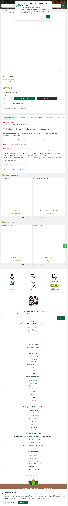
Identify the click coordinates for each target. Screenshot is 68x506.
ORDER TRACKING (33, 365)
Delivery (33, 448)
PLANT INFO (33, 353)
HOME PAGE (33, 455)
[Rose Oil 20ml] (49, 240)
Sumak (33, 391)
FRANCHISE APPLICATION (33, 464)
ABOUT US (33, 350)
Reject (7, 498)
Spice (10, 10)
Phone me (61, 118)
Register (61, 318)
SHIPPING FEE (33, 461)
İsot (33, 389)
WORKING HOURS (33, 348)
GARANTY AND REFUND (33, 442)
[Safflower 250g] (17, 193)
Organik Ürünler (33, 410)
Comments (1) (23, 118)
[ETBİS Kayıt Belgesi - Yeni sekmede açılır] (33, 301)
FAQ (33, 373)
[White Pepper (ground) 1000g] (49, 193)
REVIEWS (33, 370)
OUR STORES (33, 356)
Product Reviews (33, 458)
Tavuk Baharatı (33, 383)
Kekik (33, 397)
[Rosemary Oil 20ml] (17, 240)
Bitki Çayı (33, 421)
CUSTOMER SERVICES (33, 475)
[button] (19, 217)
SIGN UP (33, 362)
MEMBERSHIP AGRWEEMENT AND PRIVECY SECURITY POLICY (33, 437)
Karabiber (33, 403)
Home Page (4, 10)
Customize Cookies (9, 502)
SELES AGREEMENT (33, 440)
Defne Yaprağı (33, 386)
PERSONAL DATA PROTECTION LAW (33, 445)
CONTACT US (33, 367)
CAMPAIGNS (33, 467)
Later (42, 17)
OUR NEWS (33, 359)
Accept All (23, 502)
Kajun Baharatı (33, 380)
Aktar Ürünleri (33, 427)
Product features (10, 118)
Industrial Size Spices (11, 92)
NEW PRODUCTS (33, 469)
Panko (33, 424)
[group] (33, 42)
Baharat (33, 430)
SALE (33, 472)
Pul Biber (33, 400)
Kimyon (33, 394)
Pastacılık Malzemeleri (33, 413)
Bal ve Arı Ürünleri (33, 416)
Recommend (50, 118)
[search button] (63, 6)
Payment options (36, 118)
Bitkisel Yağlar (33, 418)
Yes (48, 17)
